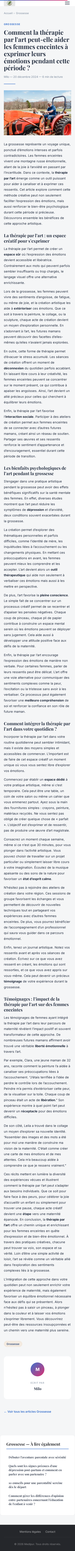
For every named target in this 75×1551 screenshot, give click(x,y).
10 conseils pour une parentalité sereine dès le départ (35, 1485)
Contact (50, 1531)
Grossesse (22, 13)
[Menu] (67, 3)
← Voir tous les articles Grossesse (27, 1411)
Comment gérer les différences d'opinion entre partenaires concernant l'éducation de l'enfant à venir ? (36, 1500)
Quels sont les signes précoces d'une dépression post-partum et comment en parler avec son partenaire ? (35, 1470)
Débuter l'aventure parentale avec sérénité (37, 1457)
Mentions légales (30, 1531)
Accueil (8, 13)
